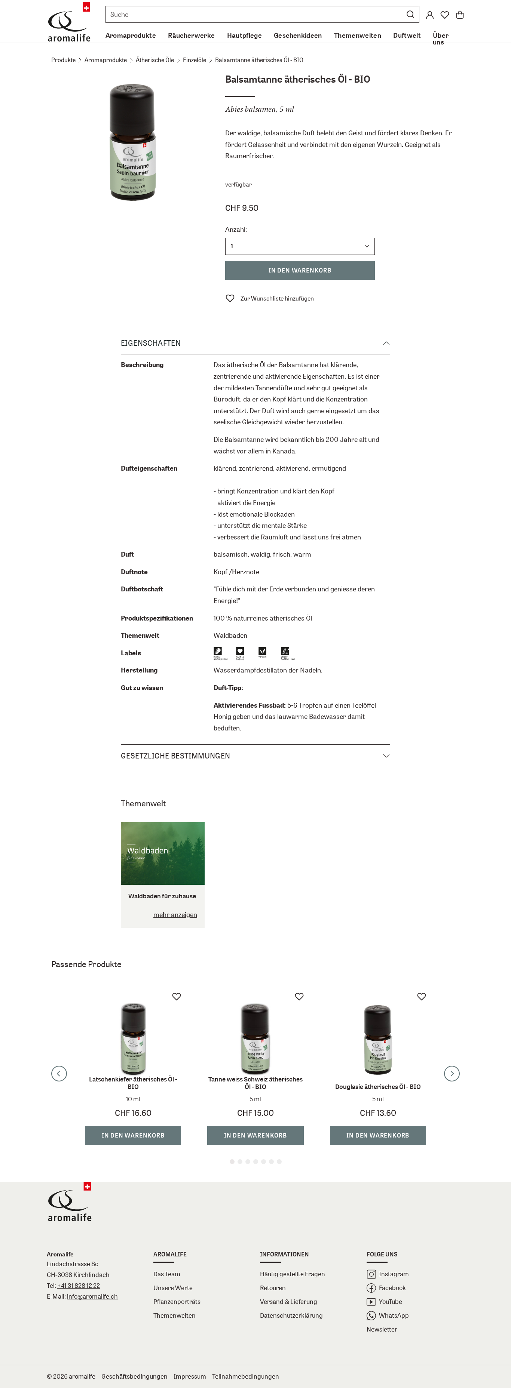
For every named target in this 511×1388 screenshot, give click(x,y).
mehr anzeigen (175, 914)
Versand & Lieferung (288, 1301)
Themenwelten (174, 1315)
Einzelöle (194, 60)
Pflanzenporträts (177, 1301)
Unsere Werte (173, 1287)
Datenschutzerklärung (291, 1315)
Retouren (273, 1287)
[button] (410, 14)
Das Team (166, 1273)
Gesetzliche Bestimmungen (175, 756)
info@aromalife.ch (92, 1296)
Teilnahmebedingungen (245, 1376)
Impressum (190, 1376)
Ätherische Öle (155, 60)
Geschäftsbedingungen (134, 1376)
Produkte (63, 60)
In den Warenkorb (300, 270)
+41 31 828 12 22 (78, 1285)
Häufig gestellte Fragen (292, 1273)
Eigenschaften (151, 343)
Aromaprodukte (106, 60)
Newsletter (382, 1329)
